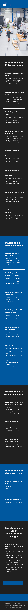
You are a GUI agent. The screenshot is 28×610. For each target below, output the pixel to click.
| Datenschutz (19, 607)
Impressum (12, 607)
